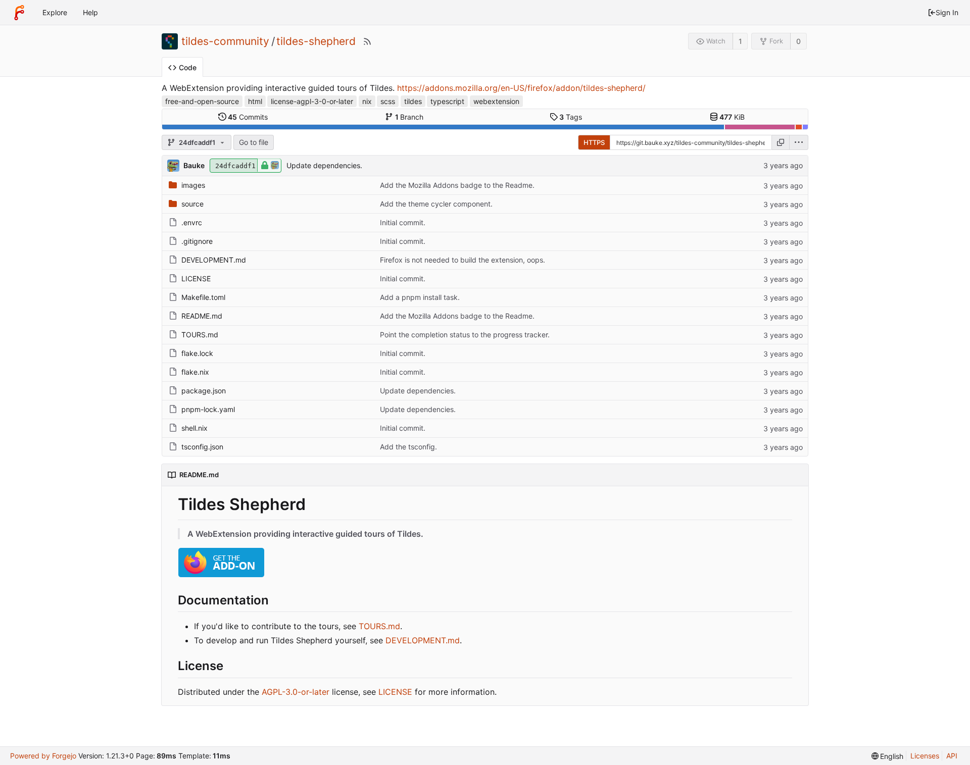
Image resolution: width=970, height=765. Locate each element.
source (192, 203)
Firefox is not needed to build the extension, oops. (462, 260)
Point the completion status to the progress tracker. (465, 334)
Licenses (924, 755)
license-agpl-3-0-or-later (312, 101)
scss (387, 101)
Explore (54, 12)
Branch (409, 117)
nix (367, 101)
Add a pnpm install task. (420, 297)
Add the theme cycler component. (436, 203)
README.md (201, 316)
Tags (570, 117)
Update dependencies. (324, 165)
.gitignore (197, 241)
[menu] (799, 142)
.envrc (191, 222)
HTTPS (594, 142)
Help (90, 12)
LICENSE (196, 278)
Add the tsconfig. (408, 446)
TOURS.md (199, 334)
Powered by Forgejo (43, 755)
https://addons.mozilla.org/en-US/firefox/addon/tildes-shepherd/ (521, 88)
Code (188, 67)
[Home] (19, 13)
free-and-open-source (202, 101)
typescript (447, 101)
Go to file (253, 142)
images (193, 185)
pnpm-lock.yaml (208, 409)
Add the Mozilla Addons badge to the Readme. (457, 185)
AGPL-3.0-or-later (295, 692)
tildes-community (225, 41)
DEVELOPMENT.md (213, 260)
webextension (496, 101)
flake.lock (197, 353)
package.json (203, 390)
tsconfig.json (202, 446)
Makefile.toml (203, 297)
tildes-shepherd (316, 41)
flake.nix (195, 372)
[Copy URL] (780, 142)
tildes (413, 101)
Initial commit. (402, 222)
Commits (248, 117)
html (255, 101)
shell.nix (194, 428)
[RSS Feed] (367, 41)
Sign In (947, 12)
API (951, 755)
